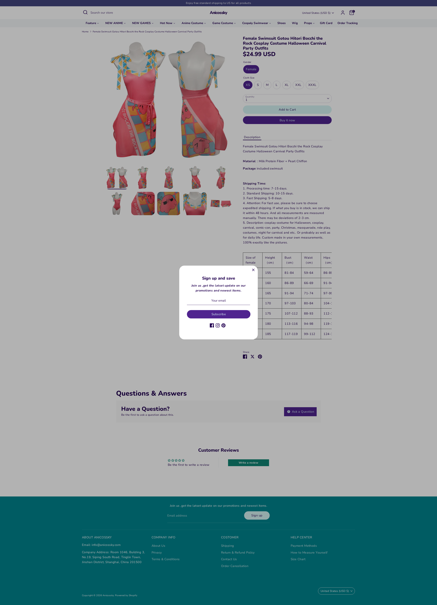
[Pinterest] (223, 325)
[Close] (253, 270)
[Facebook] (212, 325)
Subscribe (219, 314)
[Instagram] (218, 325)
